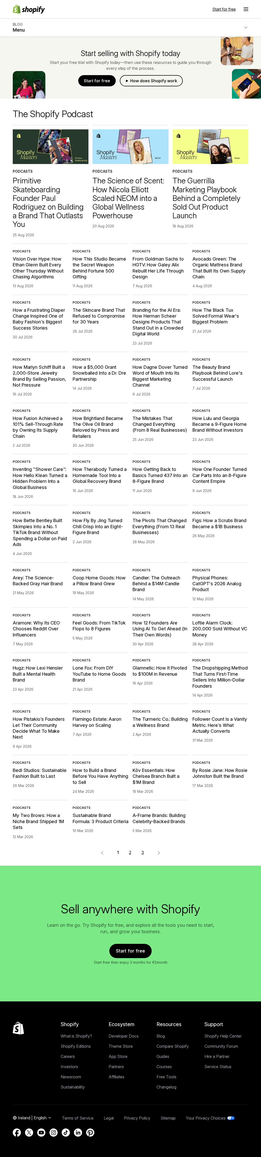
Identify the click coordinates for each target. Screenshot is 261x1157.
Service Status (217, 1066)
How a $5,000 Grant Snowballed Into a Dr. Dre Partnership (99, 373)
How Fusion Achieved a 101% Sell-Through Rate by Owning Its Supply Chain (38, 427)
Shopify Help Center (223, 1036)
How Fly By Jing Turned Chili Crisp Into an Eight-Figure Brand (98, 526)
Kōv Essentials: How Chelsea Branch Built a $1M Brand (156, 776)
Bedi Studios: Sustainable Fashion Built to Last (40, 773)
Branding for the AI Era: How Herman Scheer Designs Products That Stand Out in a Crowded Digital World (158, 322)
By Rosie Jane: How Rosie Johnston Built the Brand (219, 773)
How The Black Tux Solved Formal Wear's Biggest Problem (215, 316)
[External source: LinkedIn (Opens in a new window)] (78, 1132)
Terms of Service (78, 1118)
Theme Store (121, 1046)
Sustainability (73, 1087)
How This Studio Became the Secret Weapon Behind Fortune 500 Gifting (99, 267)
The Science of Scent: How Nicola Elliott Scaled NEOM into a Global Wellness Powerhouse (128, 198)
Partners (116, 1066)
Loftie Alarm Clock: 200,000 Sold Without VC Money (219, 628)
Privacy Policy (137, 1118)
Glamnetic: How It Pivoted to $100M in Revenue (160, 670)
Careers (68, 1056)
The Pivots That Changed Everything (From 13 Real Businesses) (160, 526)
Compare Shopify (172, 1046)
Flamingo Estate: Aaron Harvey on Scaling (97, 722)
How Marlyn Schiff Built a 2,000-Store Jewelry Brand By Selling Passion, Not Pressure (39, 376)
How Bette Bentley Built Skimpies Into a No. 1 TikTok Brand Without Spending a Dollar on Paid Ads (40, 532)
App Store (118, 1056)
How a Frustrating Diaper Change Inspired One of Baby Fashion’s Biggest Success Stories (39, 319)
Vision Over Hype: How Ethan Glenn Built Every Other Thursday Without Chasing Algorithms (38, 267)
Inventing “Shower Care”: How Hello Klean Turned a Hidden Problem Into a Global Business (40, 478)
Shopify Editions (76, 1046)
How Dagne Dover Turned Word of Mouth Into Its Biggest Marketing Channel (160, 376)
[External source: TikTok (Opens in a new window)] (66, 1132)
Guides (162, 1056)
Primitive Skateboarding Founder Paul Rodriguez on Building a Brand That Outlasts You (48, 202)
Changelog (166, 1087)
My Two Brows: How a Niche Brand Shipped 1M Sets (38, 821)
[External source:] (158, 852)
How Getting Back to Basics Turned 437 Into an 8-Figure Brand (160, 475)
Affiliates (116, 1076)
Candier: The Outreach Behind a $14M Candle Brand (156, 583)
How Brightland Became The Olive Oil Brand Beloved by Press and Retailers (98, 427)
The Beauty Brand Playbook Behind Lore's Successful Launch (217, 373)
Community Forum (221, 1046)
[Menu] (246, 9)
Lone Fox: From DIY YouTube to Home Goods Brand (99, 674)
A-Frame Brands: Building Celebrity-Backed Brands (159, 818)
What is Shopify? (76, 1036)
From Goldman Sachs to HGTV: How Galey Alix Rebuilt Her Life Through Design (158, 267)
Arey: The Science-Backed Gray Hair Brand (38, 580)
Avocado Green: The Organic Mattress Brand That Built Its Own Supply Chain (218, 267)
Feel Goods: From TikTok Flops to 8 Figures (99, 625)
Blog (160, 1036)
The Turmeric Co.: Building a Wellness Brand (160, 722)
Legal (109, 1118)
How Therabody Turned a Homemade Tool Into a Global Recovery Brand (100, 475)
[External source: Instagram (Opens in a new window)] (53, 1132)
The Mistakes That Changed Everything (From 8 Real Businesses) (160, 424)
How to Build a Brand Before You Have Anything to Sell (100, 776)
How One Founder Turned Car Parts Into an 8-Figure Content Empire (219, 475)
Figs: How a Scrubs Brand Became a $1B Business (219, 523)
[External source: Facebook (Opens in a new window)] (17, 1132)
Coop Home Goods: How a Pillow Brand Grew (99, 580)
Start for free (224, 9)
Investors (69, 1066)
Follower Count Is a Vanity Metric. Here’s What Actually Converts (219, 725)
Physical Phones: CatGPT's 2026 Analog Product (216, 583)
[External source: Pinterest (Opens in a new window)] (90, 1132)
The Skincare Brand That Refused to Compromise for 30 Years (99, 316)
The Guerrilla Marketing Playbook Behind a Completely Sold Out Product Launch (206, 198)
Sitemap (168, 1118)
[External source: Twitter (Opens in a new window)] (29, 1132)
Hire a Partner (216, 1056)
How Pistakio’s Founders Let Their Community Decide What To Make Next (39, 728)
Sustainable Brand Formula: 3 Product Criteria (100, 818)
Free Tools (166, 1076)
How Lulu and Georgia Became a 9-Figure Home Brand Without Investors (219, 424)
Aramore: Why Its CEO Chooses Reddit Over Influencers (36, 628)
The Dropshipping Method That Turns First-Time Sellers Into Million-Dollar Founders (220, 676)
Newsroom (71, 1076)
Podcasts (23, 171)
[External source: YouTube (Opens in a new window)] (41, 1132)
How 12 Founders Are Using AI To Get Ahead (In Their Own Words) (160, 628)
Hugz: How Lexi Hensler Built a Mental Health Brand (38, 674)
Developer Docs (124, 1036)
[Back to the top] (18, 1028)
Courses (164, 1066)
